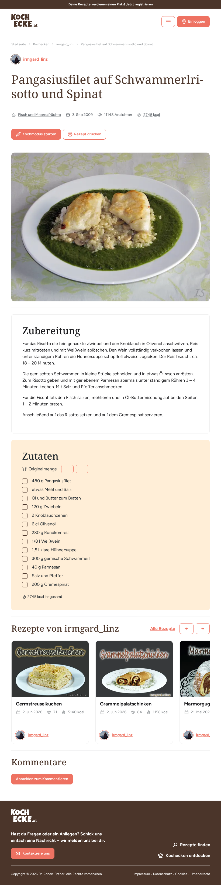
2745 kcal (151, 114)
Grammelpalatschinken (125, 704)
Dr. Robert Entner (51, 874)
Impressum (142, 874)
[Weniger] (67, 469)
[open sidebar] (168, 21)
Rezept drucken (87, 134)
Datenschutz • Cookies (170, 874)
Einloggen (196, 21)
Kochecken (41, 44)
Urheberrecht (200, 874)
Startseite (18, 44)
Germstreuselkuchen (39, 704)
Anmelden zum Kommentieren (42, 779)
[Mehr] (82, 469)
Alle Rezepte (162, 628)
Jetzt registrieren (139, 4)
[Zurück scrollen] (186, 628)
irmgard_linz (65, 44)
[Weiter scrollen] (203, 628)
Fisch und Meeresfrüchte (39, 114)
